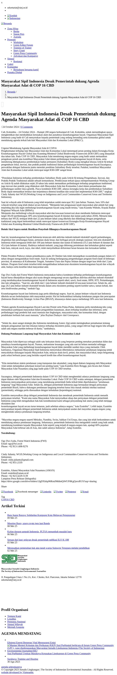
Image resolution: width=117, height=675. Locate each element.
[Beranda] (6, 23)
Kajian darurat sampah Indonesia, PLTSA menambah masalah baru (39, 531)
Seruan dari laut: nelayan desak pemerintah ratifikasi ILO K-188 (38, 539)
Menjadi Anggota (15, 627)
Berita (16, 31)
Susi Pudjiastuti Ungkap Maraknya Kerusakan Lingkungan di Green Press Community (49, 653)
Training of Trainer (22, 47)
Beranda (11, 92)
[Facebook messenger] (26, 491)
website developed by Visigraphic (17, 672)
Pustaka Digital (14, 72)
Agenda (17, 37)
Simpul (10, 58)
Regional (17, 61)
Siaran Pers (18, 34)
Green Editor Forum (23, 45)
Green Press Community (25, 53)
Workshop (18, 42)
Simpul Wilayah (15, 624)
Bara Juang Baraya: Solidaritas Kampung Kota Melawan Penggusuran (41, 515)
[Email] (84, 491)
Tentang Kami (14, 616)
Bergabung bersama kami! (26, 69)
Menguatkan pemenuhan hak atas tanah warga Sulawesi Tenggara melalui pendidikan (48, 548)
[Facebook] (7, 491)
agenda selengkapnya (11, 667)
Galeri (10, 64)
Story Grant (19, 50)
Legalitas (11, 619)
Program (11, 39)
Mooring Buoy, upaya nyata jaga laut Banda (28, 523)
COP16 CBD (7, 499)
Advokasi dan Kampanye (25, 56)
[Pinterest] (70, 491)
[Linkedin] (45, 491)
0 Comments (27, 127)
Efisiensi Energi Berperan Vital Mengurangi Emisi (31, 642)
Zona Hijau (12, 28)
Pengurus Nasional (16, 621)
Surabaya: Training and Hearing (22, 659)
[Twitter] (58, 491)
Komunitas (12, 67)
